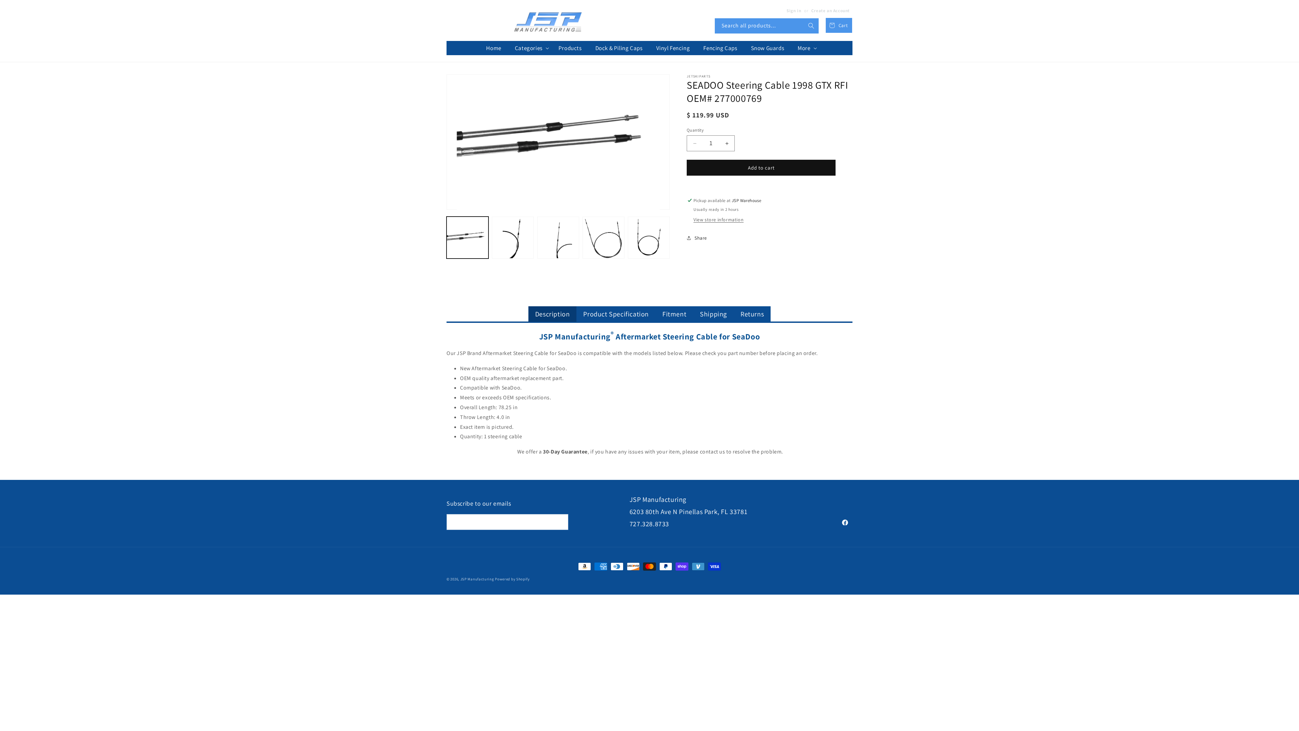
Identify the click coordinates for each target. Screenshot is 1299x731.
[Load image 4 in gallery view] (603, 238)
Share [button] (700, 238)
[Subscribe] (560, 522)
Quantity (695, 130)
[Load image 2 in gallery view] (513, 238)
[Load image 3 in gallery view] (558, 238)
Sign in (794, 11)
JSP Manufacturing (477, 579)
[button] (530, 48)
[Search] (811, 25)
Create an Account (830, 11)
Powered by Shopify (512, 579)
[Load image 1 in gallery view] (467, 238)
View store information (718, 220)
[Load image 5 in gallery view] (649, 238)
